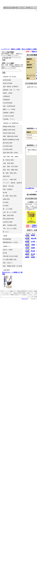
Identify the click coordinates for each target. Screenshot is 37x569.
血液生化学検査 (7, 83)
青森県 (33, 235)
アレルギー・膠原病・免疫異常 (12, 183)
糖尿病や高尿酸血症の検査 (11, 139)
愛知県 (27, 245)
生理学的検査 (7, 80)
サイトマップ (25, 298)
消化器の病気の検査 (9, 133)
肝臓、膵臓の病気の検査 (10, 136)
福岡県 (27, 257)
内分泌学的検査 (7, 103)
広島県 (27, 251)
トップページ (9, 7)
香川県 (33, 254)
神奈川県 (33, 238)
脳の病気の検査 (7, 143)
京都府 (33, 248)
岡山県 (33, 251)
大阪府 (27, 248)
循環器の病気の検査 (9, 130)
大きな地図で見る (29, 188)
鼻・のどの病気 (7, 209)
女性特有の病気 (7, 222)
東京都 (27, 238)
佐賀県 (33, 257)
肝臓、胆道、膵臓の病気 (10, 169)
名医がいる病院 (22, 7)
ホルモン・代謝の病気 (10, 179)
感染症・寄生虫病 (8, 186)
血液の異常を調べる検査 (10, 152)
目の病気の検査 (7, 146)
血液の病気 (6, 176)
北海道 (27, 235)
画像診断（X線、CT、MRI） (12, 90)
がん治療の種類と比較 (10, 259)
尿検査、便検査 (7, 93)
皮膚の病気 (6, 199)
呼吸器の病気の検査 (9, 126)
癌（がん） (6, 231)
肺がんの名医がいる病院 (29, 49)
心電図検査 (6, 96)
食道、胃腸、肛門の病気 (10, 166)
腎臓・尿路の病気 (8, 215)
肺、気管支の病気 (8, 160)
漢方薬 (5, 253)
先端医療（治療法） (9, 112)
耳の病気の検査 (7, 149)
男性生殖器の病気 (8, 218)
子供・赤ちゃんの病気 (10, 228)
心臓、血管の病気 (8, 163)
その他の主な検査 (8, 116)
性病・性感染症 (7, 189)
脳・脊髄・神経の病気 (10, 173)
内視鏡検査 (6, 99)
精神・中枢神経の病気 (10, 225)
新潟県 (27, 241)
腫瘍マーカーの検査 (9, 109)
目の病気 (5, 202)
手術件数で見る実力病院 (10, 256)
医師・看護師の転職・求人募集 (12, 266)
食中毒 (5, 192)
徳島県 (27, 254)
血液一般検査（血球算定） (11, 86)
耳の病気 (5, 205)
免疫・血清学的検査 (9, 106)
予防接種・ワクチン (9, 119)
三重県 (33, 245)
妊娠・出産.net (7, 262)
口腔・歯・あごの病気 (10, 212)
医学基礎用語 (7, 239)
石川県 (33, 241)
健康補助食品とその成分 (10, 242)
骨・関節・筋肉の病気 (10, 196)
